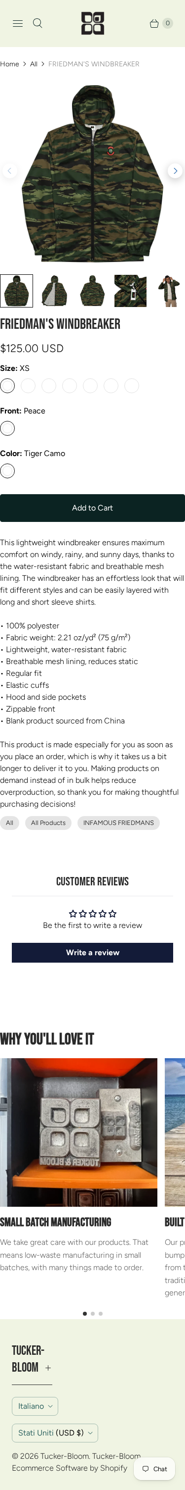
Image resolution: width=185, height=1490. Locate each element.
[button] (175, 170)
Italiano (31, 1406)
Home (9, 64)
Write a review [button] (92, 952)
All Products (48, 822)
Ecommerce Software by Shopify (69, 1468)
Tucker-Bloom (64, 1456)
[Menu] (18, 23)
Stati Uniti (51, 1433)
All (33, 64)
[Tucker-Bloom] (92, 23)
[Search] (37, 23)
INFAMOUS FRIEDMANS (118, 822)
